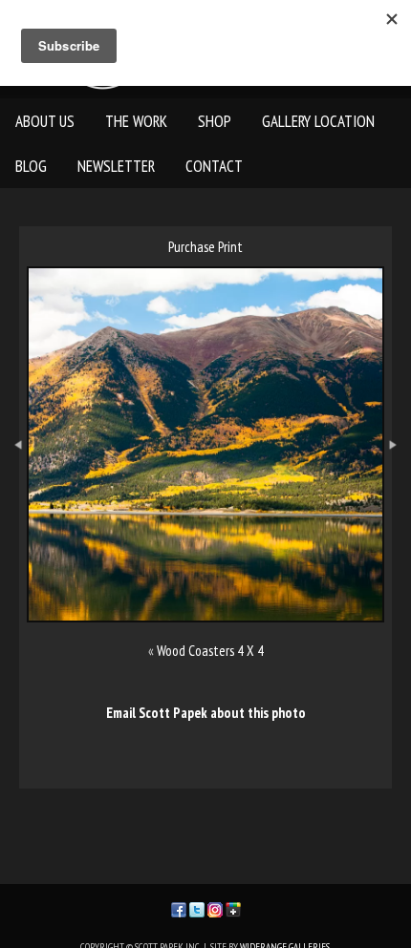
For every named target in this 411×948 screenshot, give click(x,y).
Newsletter (116, 166)
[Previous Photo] (13, 488)
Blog (31, 166)
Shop (214, 121)
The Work (136, 121)
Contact (214, 166)
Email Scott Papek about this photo (206, 713)
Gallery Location (318, 121)
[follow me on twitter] (197, 908)
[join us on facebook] (178, 908)
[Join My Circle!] (233, 908)
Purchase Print (205, 247)
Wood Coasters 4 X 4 (210, 651)
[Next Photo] (397, 488)
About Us (45, 121)
